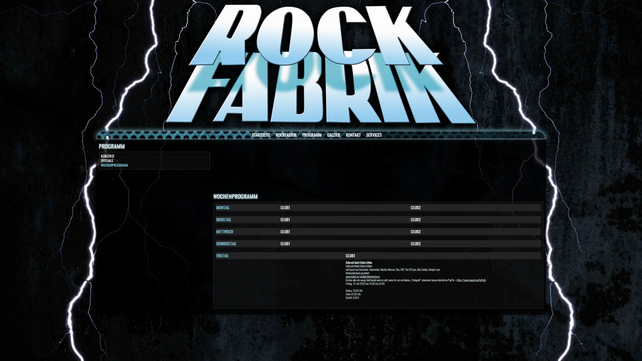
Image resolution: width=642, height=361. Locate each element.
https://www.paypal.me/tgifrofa (471, 280)
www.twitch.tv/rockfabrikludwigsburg (363, 276)
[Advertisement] (378, 167)
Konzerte (107, 156)
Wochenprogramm (114, 165)
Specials (107, 160)
